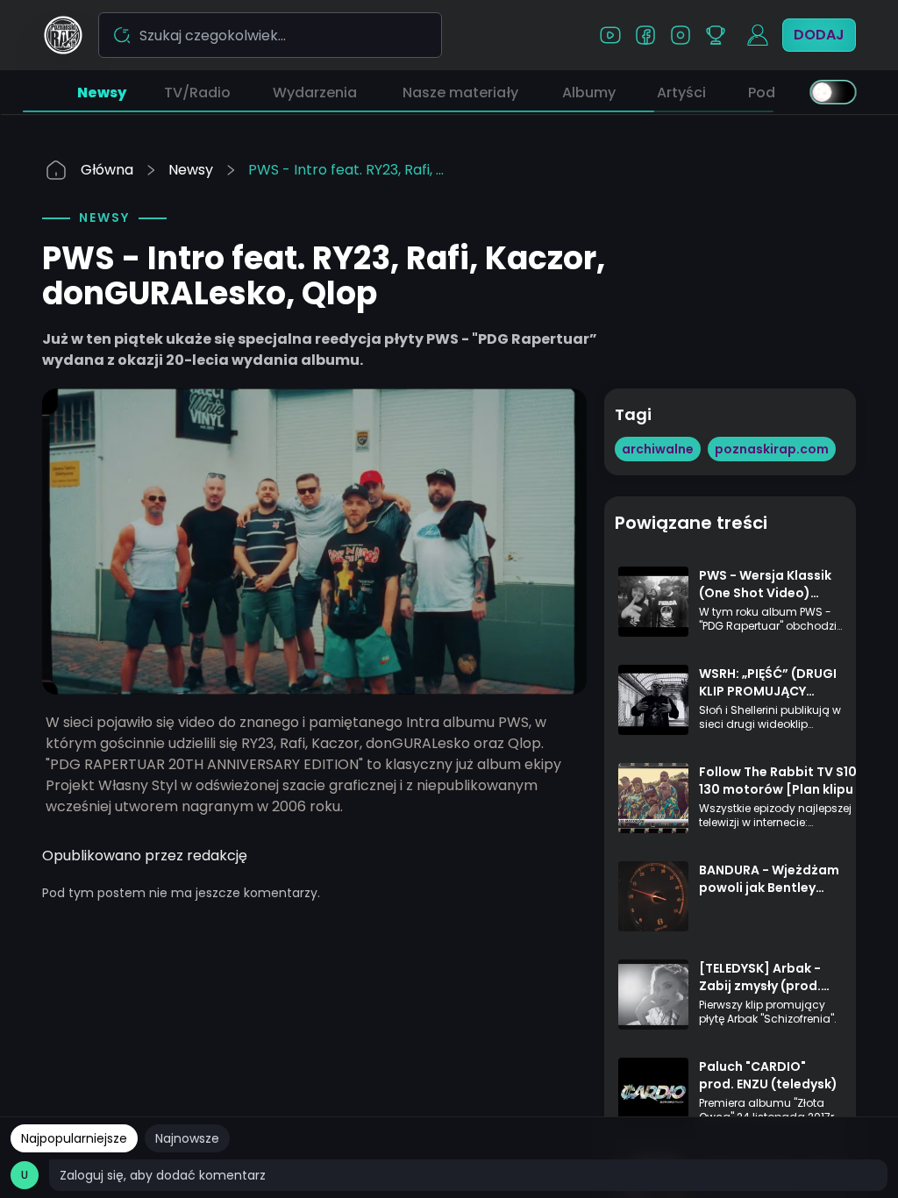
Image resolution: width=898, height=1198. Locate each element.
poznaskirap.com (772, 449)
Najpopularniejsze (74, 1138)
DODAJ (819, 35)
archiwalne (658, 449)
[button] (101, 92)
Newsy (190, 170)
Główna (107, 170)
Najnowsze (187, 1138)
